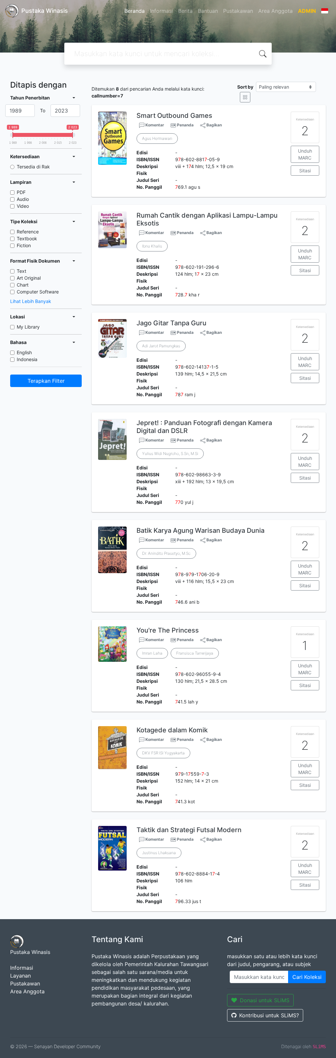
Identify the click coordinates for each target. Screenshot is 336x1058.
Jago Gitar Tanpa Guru (171, 323)
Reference (28, 231)
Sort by (245, 87)
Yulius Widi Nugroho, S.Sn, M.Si (170, 453)
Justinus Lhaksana (159, 852)
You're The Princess (167, 630)
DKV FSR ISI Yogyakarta (163, 752)
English (24, 352)
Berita (185, 11)
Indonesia (27, 359)
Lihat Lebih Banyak (30, 301)
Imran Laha (152, 653)
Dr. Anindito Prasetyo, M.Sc (166, 553)
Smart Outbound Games (174, 115)
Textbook (27, 238)
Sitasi (305, 170)
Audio (23, 199)
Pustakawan (238, 11)
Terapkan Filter (46, 381)
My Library (28, 327)
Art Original (29, 278)
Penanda (185, 124)
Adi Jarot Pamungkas (161, 345)
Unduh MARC (305, 154)
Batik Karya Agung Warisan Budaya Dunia (200, 530)
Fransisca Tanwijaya (194, 653)
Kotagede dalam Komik (172, 730)
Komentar (154, 124)
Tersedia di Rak (33, 166)
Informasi (161, 11)
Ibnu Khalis (152, 246)
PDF (21, 192)
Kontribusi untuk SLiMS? (269, 1015)
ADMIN (307, 11)
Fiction (24, 245)
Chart (23, 285)
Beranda (134, 11)
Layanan (20, 975)
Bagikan (213, 124)
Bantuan (208, 11)
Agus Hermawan (157, 138)
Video (23, 206)
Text (21, 271)
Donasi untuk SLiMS (264, 1000)
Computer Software (38, 291)
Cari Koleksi (307, 977)
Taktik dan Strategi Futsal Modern (189, 830)
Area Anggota (275, 11)
